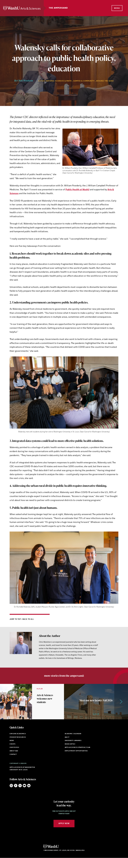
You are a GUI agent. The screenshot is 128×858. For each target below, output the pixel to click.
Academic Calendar (73, 734)
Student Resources (18, 737)
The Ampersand (58, 8)
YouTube (24, 785)
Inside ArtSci (70, 744)
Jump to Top (16, 619)
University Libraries (73, 740)
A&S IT (67, 737)
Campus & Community (83, 81)
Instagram (11, 785)
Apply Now (64, 824)
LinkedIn (28, 785)
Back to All (28, 619)
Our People (14, 747)
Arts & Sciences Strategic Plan (77, 747)
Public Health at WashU (77, 190)
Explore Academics (18, 734)
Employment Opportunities (76, 751)
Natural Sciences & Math (59, 81)
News (12, 740)
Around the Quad (105, 81)
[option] (32, 701)
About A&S (14, 751)
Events (12, 744)
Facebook (15, 785)
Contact (13, 754)
